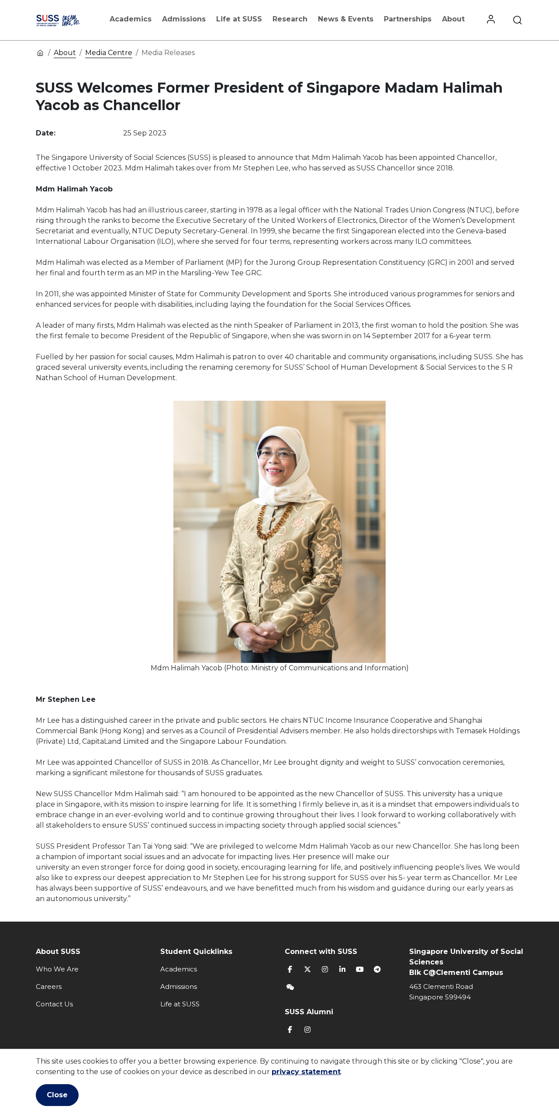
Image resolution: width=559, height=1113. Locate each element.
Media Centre (108, 53)
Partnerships (407, 19)
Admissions (184, 19)
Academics (131, 19)
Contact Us (54, 1004)
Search (517, 20)
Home (40, 52)
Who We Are (57, 969)
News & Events (345, 19)
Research (290, 19)
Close (57, 1095)
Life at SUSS (239, 19)
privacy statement (306, 1072)
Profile (491, 20)
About (453, 19)
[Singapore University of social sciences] (66, 20)
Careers (49, 986)
